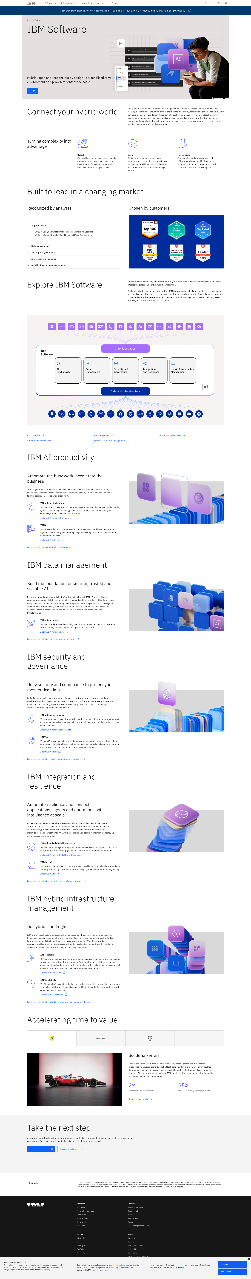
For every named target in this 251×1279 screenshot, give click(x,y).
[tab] (51, 1038)
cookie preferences (121, 1265)
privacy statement (101, 1270)
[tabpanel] (125, 1076)
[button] (219, 3)
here (182, 1267)
